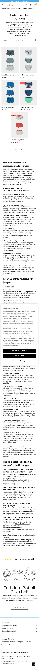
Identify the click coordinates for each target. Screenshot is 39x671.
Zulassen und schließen (19, 350)
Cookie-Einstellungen (19, 361)
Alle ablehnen (19, 355)
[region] (19, 335)
